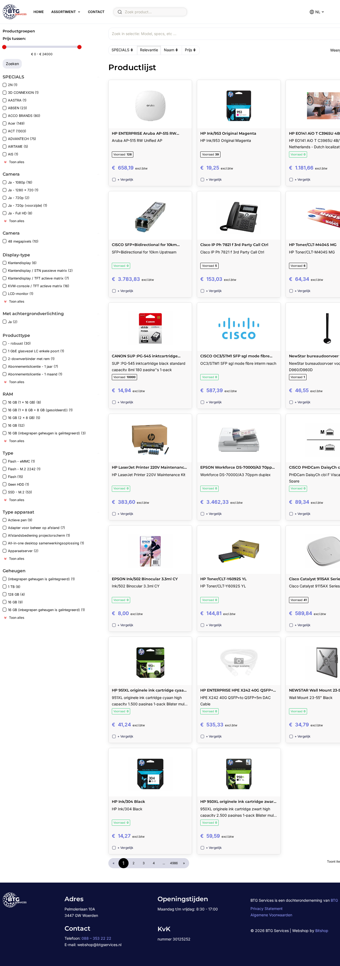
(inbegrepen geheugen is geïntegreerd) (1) (41, 579)
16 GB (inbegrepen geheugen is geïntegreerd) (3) (47, 433)
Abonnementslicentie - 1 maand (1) (35, 374)
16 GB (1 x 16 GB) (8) (24, 402)
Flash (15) (15, 477)
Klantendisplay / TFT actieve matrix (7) (38, 278)
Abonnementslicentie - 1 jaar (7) (33, 366)
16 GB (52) (16, 425)
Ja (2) (13, 322)
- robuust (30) (19, 343)
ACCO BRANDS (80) (24, 116)
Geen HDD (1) (18, 484)
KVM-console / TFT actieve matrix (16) (38, 286)
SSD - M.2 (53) (20, 492)
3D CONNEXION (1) (23, 93)
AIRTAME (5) (18, 147)
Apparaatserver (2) (23, 551)
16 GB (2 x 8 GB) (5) (24, 418)
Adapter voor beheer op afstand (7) (36, 528)
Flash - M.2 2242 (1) (24, 469)
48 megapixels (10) (23, 241)
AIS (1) (13, 154)
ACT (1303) (17, 131)
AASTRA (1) (17, 100)
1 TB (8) (14, 587)
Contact (96, 12)
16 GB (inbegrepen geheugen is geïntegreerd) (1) (46, 610)
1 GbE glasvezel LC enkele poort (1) (36, 351)
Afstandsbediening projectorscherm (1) (39, 535)
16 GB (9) (15, 602)
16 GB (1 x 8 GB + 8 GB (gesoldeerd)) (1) (40, 410)
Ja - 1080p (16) (20, 182)
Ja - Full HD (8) (20, 213)
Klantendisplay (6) (22, 263)
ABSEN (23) (17, 108)
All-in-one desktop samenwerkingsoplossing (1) (46, 543)
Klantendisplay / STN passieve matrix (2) (40, 271)
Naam (169, 50)
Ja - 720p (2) (18, 198)
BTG (334, 900)
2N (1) (13, 85)
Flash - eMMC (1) (21, 461)
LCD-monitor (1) (20, 294)
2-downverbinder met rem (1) (31, 359)
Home (38, 12)
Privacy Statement (266, 908)
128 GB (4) (16, 594)
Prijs (188, 50)
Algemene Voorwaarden (271, 915)
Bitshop (321, 930)
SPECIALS (120, 50)
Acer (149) (16, 123)
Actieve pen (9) (20, 520)
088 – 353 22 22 (96, 938)
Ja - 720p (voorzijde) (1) (27, 205)
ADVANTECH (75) (22, 139)
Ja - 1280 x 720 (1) (23, 190)
